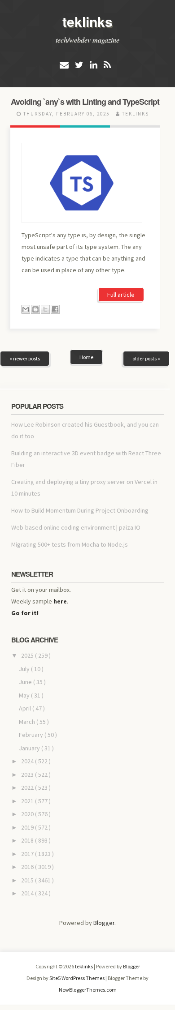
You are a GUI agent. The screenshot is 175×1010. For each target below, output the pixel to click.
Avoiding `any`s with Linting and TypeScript (85, 101)
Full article (121, 295)
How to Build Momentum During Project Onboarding (80, 510)
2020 (28, 814)
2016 (28, 867)
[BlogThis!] (35, 309)
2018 (28, 840)
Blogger (103, 923)
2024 (28, 761)
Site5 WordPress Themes (77, 978)
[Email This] (25, 309)
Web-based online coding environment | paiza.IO (75, 527)
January (30, 748)
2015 (28, 880)
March (27, 722)
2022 (28, 787)
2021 (28, 801)
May (25, 695)
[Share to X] (45, 309)
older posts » (146, 358)
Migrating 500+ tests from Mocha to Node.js (69, 544)
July (25, 669)
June (26, 682)
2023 (28, 774)
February (31, 735)
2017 (28, 854)
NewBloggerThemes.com (88, 989)
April (25, 708)
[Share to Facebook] (55, 309)
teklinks (87, 21)
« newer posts (24, 358)
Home (86, 357)
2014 (28, 893)
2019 (28, 827)
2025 (28, 655)
